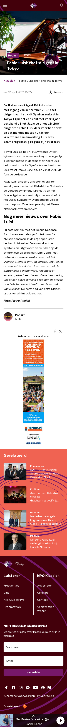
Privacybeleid (45, 696)
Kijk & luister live (14, 599)
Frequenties (11, 585)
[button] (60, 720)
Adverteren (44, 585)
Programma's (12, 607)
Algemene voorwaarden (19, 696)
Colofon (42, 592)
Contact (42, 599)
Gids (6, 592)
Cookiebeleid (12, 706)
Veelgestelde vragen (45, 609)
